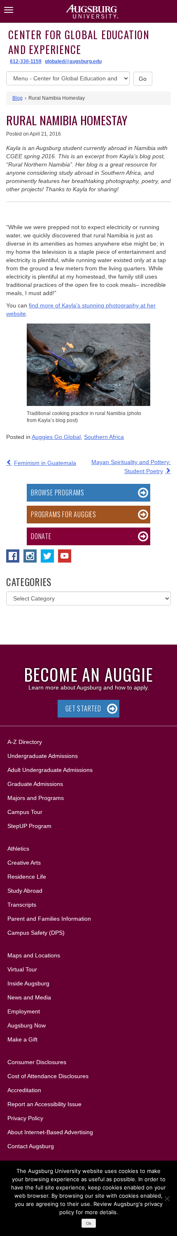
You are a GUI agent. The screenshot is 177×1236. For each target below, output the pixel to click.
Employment (23, 1011)
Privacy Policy (25, 1118)
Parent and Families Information (49, 918)
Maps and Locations (33, 955)
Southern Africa (104, 437)
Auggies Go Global (56, 437)
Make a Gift (22, 1039)
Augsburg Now (26, 1025)
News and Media (29, 997)
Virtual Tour (22, 969)
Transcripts (21, 904)
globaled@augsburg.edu (73, 61)
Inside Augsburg (28, 983)
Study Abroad (24, 890)
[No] (167, 1198)
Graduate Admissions (35, 784)
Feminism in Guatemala (45, 463)
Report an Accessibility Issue (44, 1104)
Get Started (83, 708)
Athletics (18, 848)
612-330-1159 (26, 61)
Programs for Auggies (63, 514)
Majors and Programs (35, 797)
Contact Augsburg (30, 1146)
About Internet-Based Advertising (50, 1132)
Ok (88, 1223)
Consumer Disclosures (36, 1062)
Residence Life (26, 876)
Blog (17, 98)
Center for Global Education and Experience (78, 42)
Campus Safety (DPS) (36, 932)
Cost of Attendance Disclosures (47, 1076)
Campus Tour (24, 812)
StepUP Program (29, 826)
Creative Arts (24, 862)
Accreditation (24, 1090)
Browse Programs (57, 492)
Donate (41, 536)
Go (143, 78)
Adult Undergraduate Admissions (50, 770)
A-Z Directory (24, 742)
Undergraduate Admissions (42, 756)
